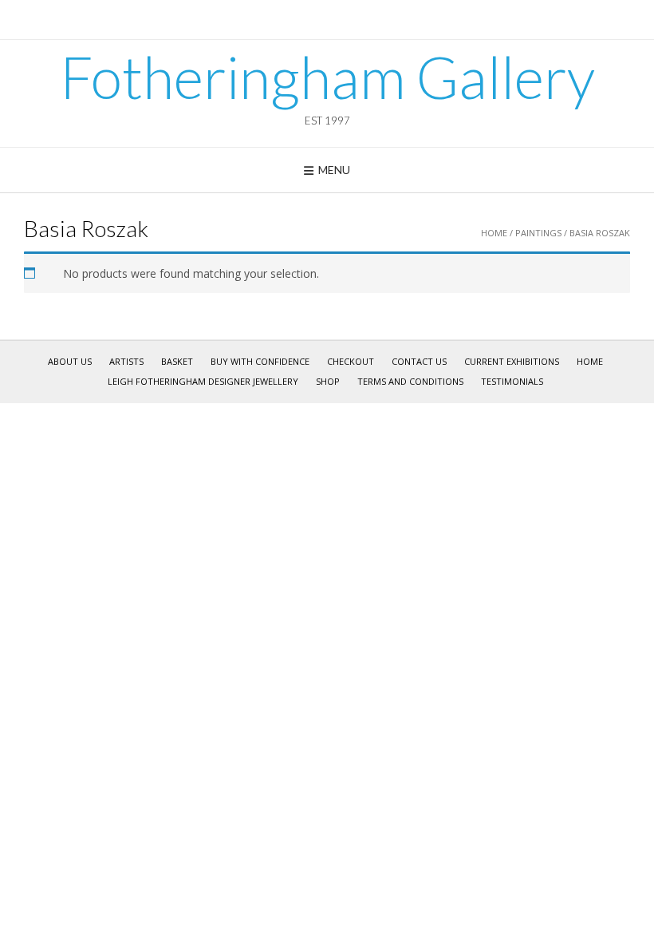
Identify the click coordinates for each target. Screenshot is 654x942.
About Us (70, 361)
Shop (328, 381)
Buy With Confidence (260, 361)
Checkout (350, 361)
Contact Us (419, 361)
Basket (177, 361)
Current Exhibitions (511, 361)
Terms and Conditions (410, 381)
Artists (126, 361)
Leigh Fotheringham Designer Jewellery (203, 381)
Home (494, 233)
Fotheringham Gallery (327, 76)
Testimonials (512, 381)
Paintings (538, 233)
